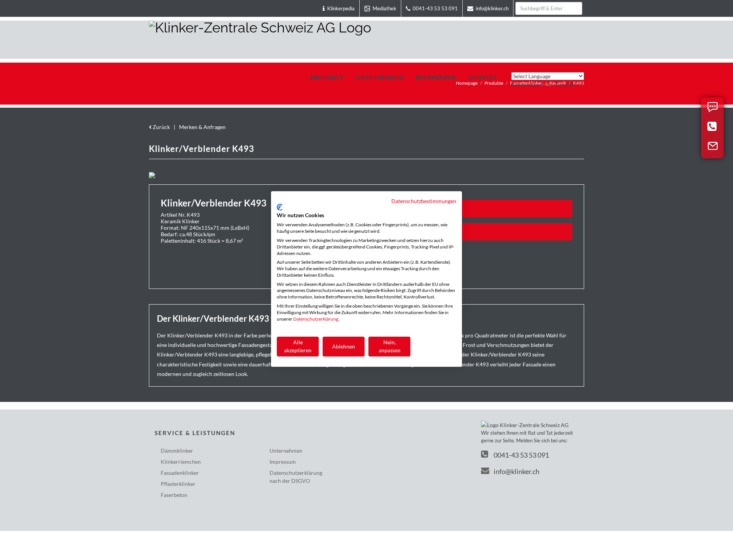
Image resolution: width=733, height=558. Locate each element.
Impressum (283, 461)
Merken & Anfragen (202, 127)
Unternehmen (286, 450)
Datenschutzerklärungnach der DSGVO (296, 476)
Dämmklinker (177, 450)
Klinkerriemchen (181, 461)
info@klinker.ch (516, 471)
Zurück (161, 127)
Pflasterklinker (178, 484)
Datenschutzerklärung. (316, 319)
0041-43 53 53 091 (521, 455)
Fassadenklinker (180, 472)
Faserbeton (174, 495)
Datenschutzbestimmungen (423, 201)
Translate (565, 84)
